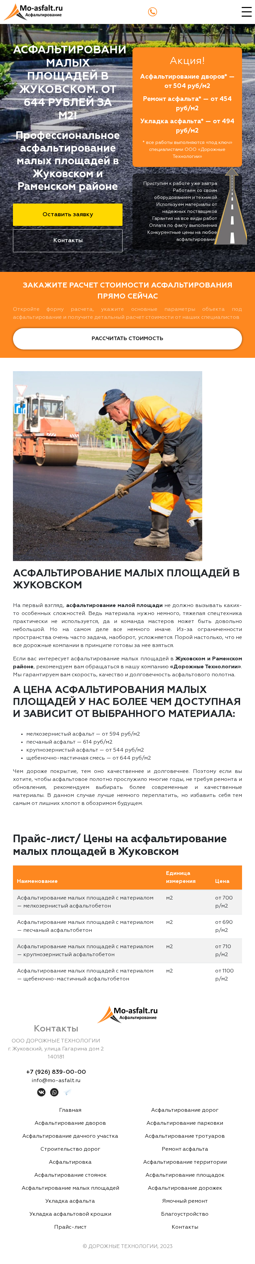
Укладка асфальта (70, 1201)
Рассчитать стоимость (127, 338)
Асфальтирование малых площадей (70, 1188)
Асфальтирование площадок (184, 1175)
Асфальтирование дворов (70, 1123)
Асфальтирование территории (185, 1162)
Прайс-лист (70, 1227)
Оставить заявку (67, 215)
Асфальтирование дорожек (185, 1188)
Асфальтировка (70, 1162)
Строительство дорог (70, 1149)
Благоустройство (185, 1214)
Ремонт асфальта (185, 1149)
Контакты (68, 241)
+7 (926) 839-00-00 (56, 1072)
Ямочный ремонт (185, 1201)
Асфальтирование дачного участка (70, 1136)
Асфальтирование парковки (184, 1123)
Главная (70, 1110)
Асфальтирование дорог (184, 1110)
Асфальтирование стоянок (70, 1175)
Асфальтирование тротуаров (185, 1136)
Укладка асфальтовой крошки (70, 1214)
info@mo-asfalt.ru (56, 1080)
